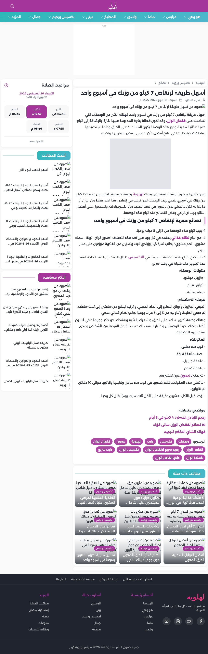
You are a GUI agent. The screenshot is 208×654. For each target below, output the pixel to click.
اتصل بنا (61, 579)
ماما (151, 17)
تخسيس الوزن (129, 450)
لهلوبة (138, 194)
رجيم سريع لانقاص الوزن (162, 450)
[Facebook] (201, 621)
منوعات (44, 623)
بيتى (89, 17)
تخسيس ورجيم (63, 17)
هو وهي (194, 17)
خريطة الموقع (109, 579)
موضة (96, 629)
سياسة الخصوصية (83, 579)
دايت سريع (105, 450)
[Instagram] (178, 621)
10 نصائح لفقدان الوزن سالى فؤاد (179, 425)
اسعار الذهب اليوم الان (137, 579)
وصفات (183, 441)
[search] (12, 6)
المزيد (16, 17)
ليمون (185, 375)
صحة (45, 616)
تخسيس (166, 441)
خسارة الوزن (194, 458)
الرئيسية (148, 603)
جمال (36, 17)
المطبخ (110, 17)
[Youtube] (166, 621)
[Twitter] (189, 621)
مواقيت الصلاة (39, 603)
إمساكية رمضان (39, 610)
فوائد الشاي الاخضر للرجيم (184, 432)
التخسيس (136, 257)
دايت (150, 441)
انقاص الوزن (194, 450)
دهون (121, 441)
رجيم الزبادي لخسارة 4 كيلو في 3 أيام (177, 417)
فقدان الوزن (176, 121)
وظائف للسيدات (38, 629)
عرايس (171, 17)
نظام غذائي (180, 238)
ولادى (131, 17)
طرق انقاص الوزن (167, 458)
